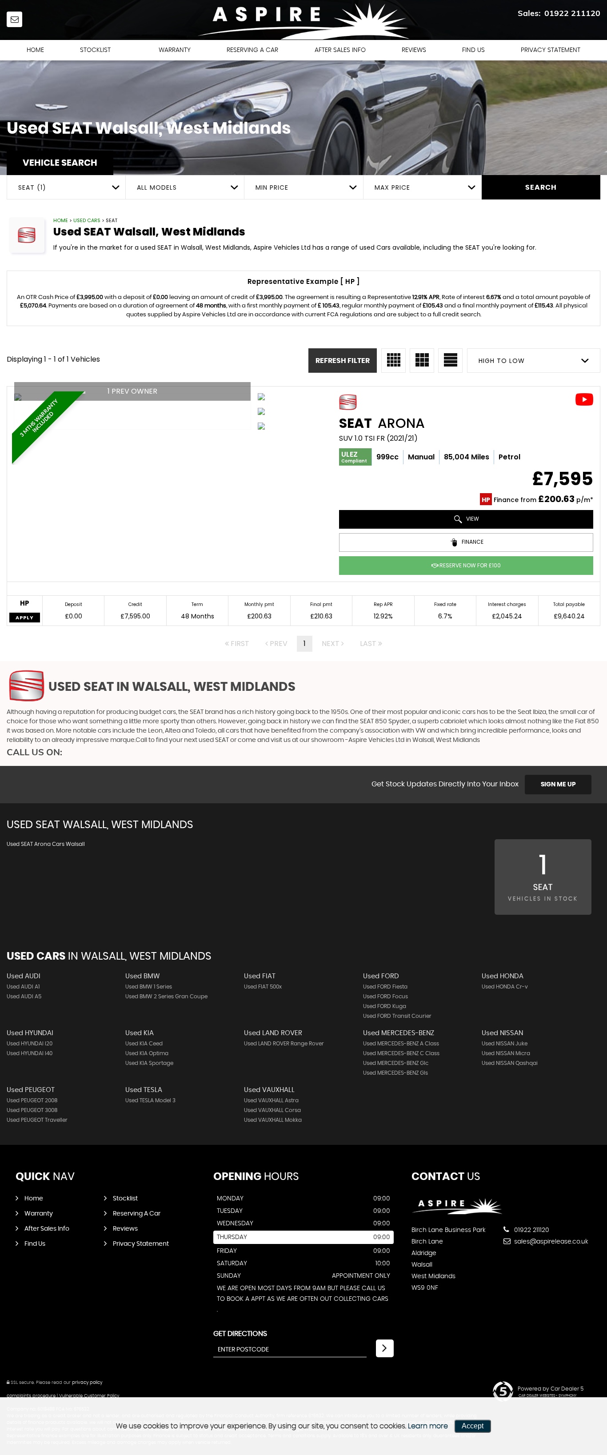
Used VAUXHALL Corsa (272, 1110)
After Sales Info (340, 50)
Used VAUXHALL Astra (271, 1100)
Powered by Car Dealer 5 (550, 1388)
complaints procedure (31, 1396)
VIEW (472, 518)
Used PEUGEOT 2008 (32, 1100)
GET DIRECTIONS (240, 1333)
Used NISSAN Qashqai (510, 1063)
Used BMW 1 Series (148, 986)
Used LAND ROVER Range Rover (284, 1043)
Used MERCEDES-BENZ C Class (401, 1053)
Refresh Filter (342, 360)
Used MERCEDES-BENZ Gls (395, 1073)
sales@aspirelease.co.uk (550, 1242)
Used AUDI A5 (24, 996)
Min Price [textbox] (272, 187)
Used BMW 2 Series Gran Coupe (166, 996)
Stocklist (95, 50)
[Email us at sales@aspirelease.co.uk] (14, 19)
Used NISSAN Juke (504, 1043)
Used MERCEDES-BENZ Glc (395, 1063)
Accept (472, 1426)
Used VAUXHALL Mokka (273, 1120)
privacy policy (87, 1382)
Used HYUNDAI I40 (29, 1053)
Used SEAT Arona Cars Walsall (46, 844)
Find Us (473, 50)
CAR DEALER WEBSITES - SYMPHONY (548, 1396)
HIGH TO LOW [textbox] (502, 360)
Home (35, 50)
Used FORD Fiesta (385, 986)
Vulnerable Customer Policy (89, 1396)
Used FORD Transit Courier (397, 1016)
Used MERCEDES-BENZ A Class (401, 1043)
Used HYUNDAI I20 (29, 1043)
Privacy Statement (550, 50)
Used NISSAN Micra (506, 1053)
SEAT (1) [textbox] (32, 187)
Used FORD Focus (385, 996)
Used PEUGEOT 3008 (32, 1110)
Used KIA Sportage (149, 1063)
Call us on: (34, 751)
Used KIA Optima (146, 1053)
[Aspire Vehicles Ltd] (457, 1212)
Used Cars (86, 220)
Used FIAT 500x (263, 986)
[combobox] (66, 187)
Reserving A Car (252, 50)
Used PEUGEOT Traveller (37, 1120)
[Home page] (303, 20)
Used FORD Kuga (384, 1006)
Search (541, 187)
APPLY (25, 617)
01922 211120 (572, 13)
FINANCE (471, 542)
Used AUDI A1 (23, 986)
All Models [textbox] (157, 187)
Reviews (414, 50)
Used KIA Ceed (144, 1043)
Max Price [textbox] (392, 187)
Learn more (428, 1426)
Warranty (175, 50)
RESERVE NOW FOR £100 (469, 565)
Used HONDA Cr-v (505, 986)
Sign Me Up (558, 784)
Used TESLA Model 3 (150, 1100)
